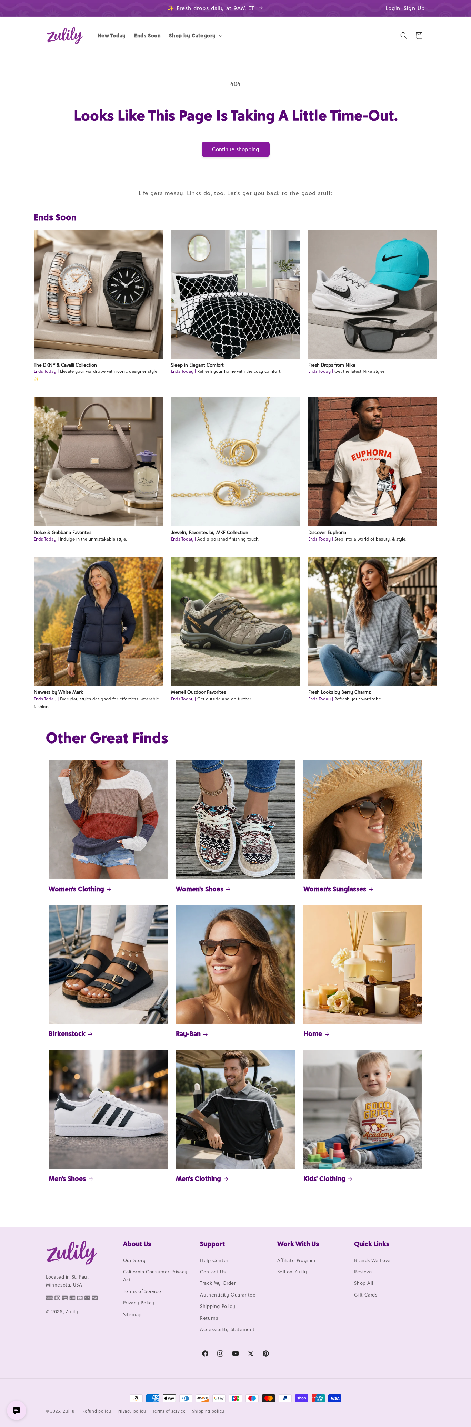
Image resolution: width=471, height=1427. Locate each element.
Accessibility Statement (227, 1329)
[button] (195, 35)
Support (212, 1244)
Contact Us (213, 1271)
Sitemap (132, 1314)
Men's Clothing (198, 1178)
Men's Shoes (67, 1178)
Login (392, 8)
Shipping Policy (217, 1306)
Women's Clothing (76, 889)
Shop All (363, 1283)
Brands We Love (372, 1260)
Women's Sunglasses (334, 889)
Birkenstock (67, 1033)
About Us (137, 1244)
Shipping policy (208, 1410)
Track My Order (218, 1283)
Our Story (134, 1260)
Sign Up (414, 8)
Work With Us (298, 1244)
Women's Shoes (199, 889)
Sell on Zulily (292, 1271)
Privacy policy (132, 1410)
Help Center (214, 1260)
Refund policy (96, 1410)
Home (312, 1033)
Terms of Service (142, 1291)
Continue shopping (235, 149)
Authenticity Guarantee (227, 1295)
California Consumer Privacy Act (155, 1275)
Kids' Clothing (324, 1178)
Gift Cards (365, 1295)
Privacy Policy (138, 1302)
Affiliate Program (296, 1260)
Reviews (363, 1271)
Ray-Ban (188, 1033)
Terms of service (169, 1410)
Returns (209, 1318)
